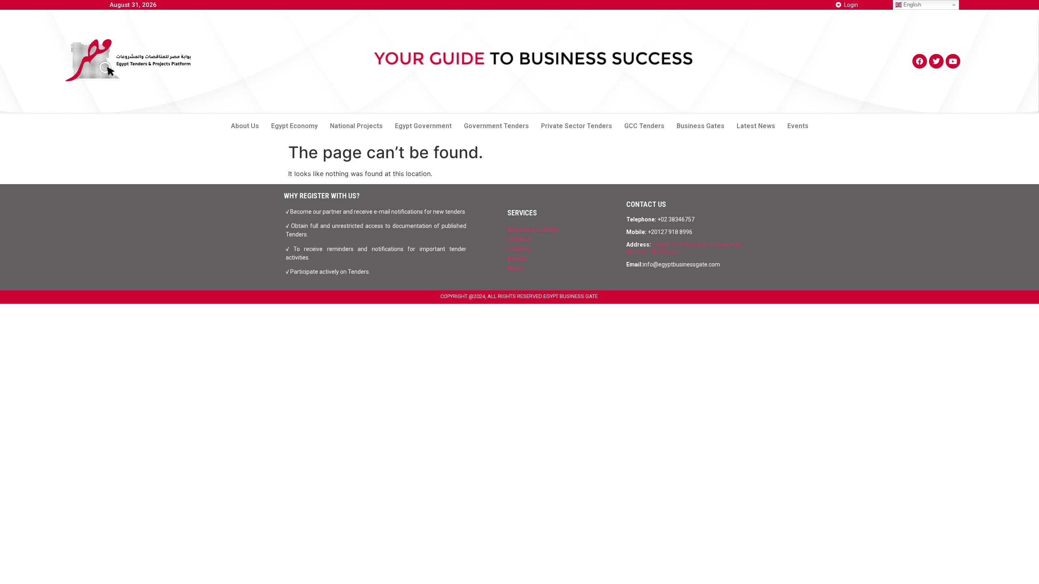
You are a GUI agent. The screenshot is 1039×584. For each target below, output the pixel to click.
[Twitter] (936, 61)
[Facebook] (919, 61)
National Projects (356, 126)
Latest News (756, 126)
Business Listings (533, 229)
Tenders (518, 239)
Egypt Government (423, 126)
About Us (245, 126)
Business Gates (700, 126)
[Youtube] (953, 61)
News (515, 268)
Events (797, 126)
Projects (519, 249)
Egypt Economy (294, 126)
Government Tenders (496, 126)
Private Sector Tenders (576, 126)
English (911, 5)
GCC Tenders (644, 126)
